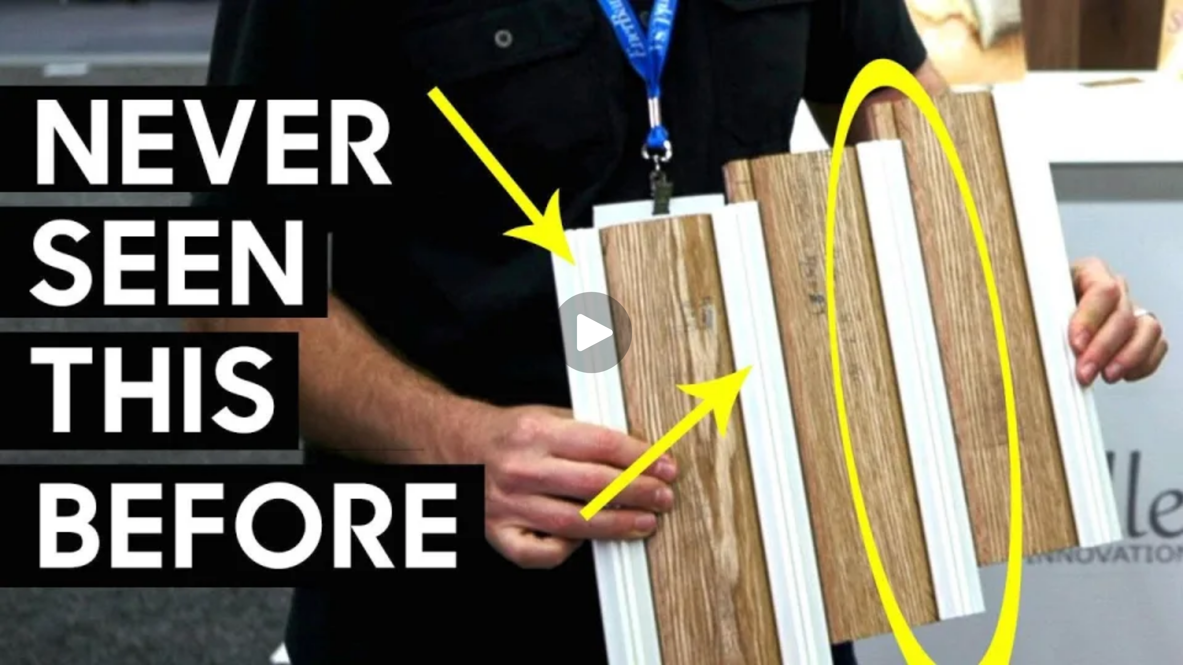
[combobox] (1105, 651)
